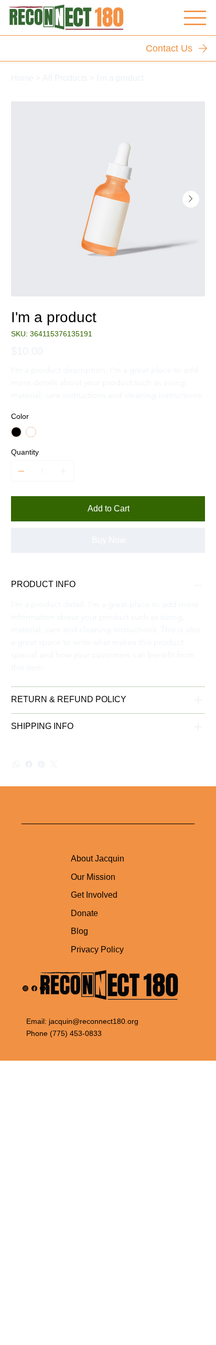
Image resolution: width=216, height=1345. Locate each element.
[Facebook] (29, 764)
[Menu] (195, 17)
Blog (79, 931)
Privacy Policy (97, 949)
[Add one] (63, 470)
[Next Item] (190, 199)
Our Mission (93, 876)
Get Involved (94, 894)
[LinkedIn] (43, 988)
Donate (84, 913)
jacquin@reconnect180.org (93, 1021)
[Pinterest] (41, 764)
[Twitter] (54, 764)
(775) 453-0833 (75, 1033)
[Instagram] (25, 988)
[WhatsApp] (16, 764)
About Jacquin (97, 858)
